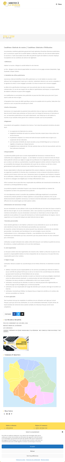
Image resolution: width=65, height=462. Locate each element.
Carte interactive (41, 428)
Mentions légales (45, 459)
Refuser (32, 451)
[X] (4, 414)
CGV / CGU (8, 38)
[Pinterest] (11, 414)
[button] (62, 432)
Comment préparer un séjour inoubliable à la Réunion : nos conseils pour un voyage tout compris (32, 331)
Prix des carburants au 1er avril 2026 (15, 323)
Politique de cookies (20, 459)
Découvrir (9, 428)
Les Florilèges (8, 328)
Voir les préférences (32, 456)
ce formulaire (10, 237)
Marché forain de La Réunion (12, 325)
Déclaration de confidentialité (33, 459)
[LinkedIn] (9, 414)
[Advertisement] (32, 21)
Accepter (32, 446)
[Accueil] (3, 38)
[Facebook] (7, 414)
